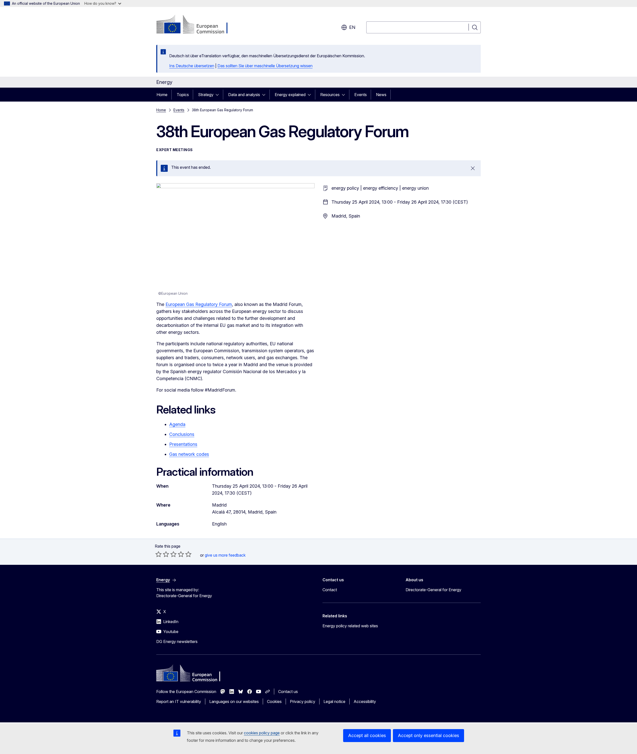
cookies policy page (262, 732)
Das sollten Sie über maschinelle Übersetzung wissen (265, 65)
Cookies (274, 701)
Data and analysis (244, 94)
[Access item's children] (218, 95)
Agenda (177, 424)
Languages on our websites (234, 701)
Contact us (288, 691)
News (381, 94)
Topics (183, 94)
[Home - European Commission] (196, 25)
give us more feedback (225, 555)
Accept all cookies (367, 735)
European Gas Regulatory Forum (198, 304)
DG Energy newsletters (177, 641)
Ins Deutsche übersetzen (191, 65)
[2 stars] (162, 554)
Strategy (205, 94)
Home (162, 94)
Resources (330, 94)
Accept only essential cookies (428, 735)
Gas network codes (189, 454)
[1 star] (158, 554)
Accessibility (365, 701)
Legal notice (334, 701)
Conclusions (181, 434)
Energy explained (290, 94)
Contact (329, 589)
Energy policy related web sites (350, 625)
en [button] (352, 27)
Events (360, 94)
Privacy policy (302, 701)
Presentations (183, 444)
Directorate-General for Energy (433, 589)
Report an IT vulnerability (178, 701)
